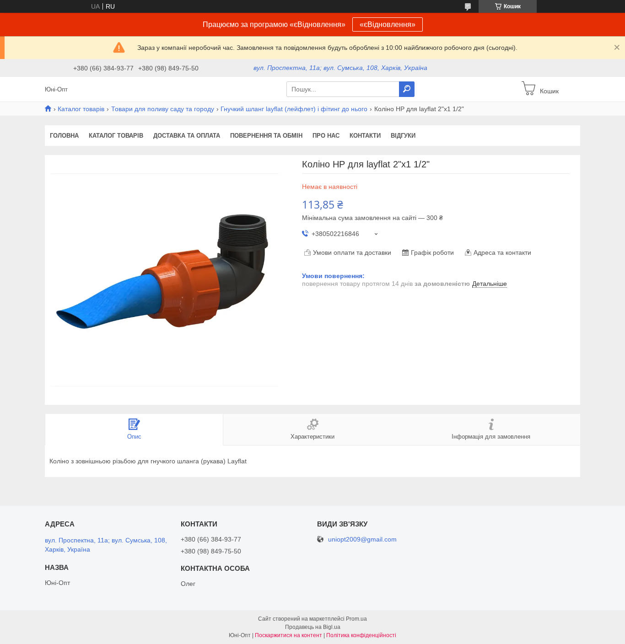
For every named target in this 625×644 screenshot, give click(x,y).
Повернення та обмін (266, 135)
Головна (64, 135)
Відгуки (403, 135)
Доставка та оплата (186, 135)
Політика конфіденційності (361, 635)
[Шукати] (407, 89)
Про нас (325, 135)
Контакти (365, 135)
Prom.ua (356, 619)
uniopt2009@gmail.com (362, 539)
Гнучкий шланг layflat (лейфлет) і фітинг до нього (294, 109)
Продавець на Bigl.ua (312, 627)
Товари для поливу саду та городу (162, 109)
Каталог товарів (81, 109)
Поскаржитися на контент (288, 635)
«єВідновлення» (387, 24)
